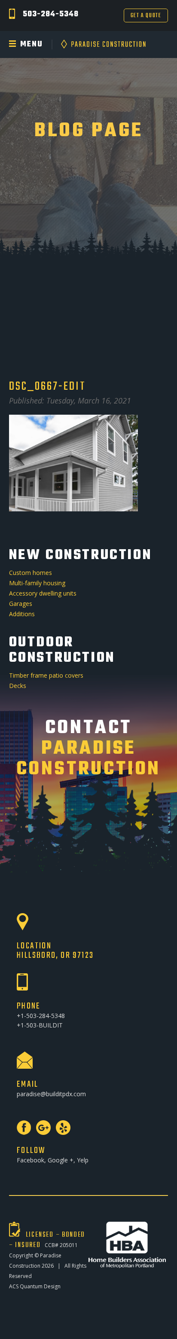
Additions (22, 614)
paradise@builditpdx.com (51, 1094)
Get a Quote (146, 16)
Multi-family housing (37, 583)
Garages (20, 603)
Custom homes (30, 573)
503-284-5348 (51, 14)
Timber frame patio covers (46, 675)
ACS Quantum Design (35, 1286)
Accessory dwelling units (42, 593)
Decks (17, 686)
